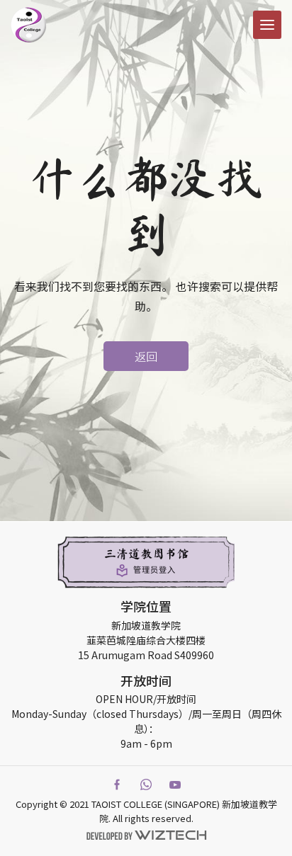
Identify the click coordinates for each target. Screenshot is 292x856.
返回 (146, 356)
